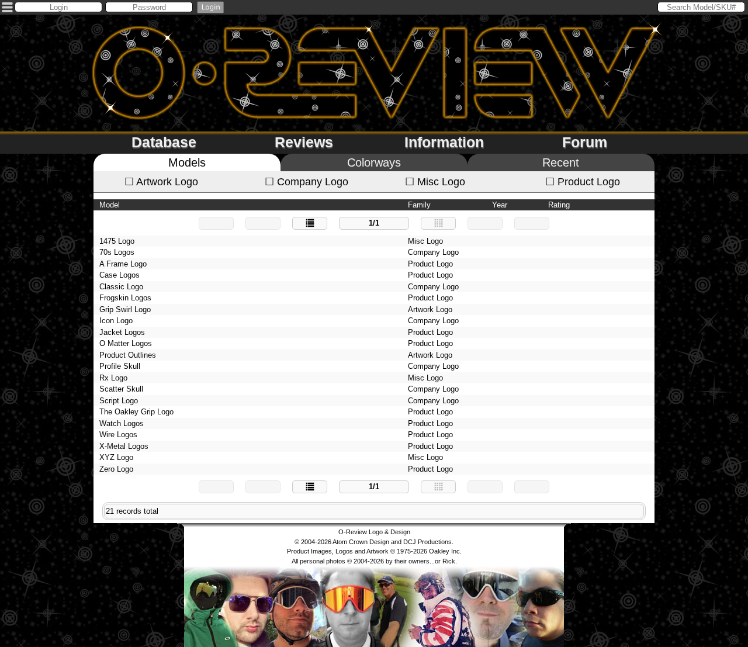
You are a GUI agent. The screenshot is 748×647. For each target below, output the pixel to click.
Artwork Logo (161, 182)
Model (109, 204)
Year (499, 204)
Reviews (304, 142)
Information (444, 142)
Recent (560, 162)
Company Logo (306, 182)
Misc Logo (435, 182)
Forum (584, 142)
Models (187, 162)
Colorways (374, 162)
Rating (559, 204)
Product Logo (582, 182)
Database (163, 142)
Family (419, 204)
